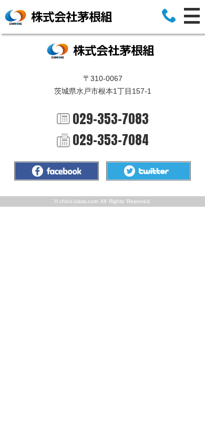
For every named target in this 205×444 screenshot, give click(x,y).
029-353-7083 (111, 118)
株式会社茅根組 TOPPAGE (60, 16)
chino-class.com (78, 201)
